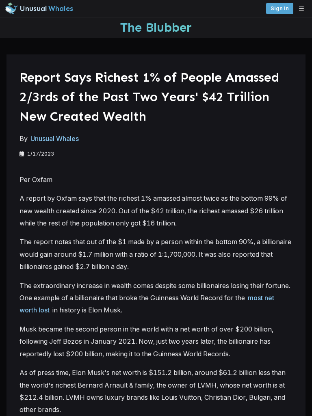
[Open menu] (303, 8)
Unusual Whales (54, 138)
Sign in (280, 8)
